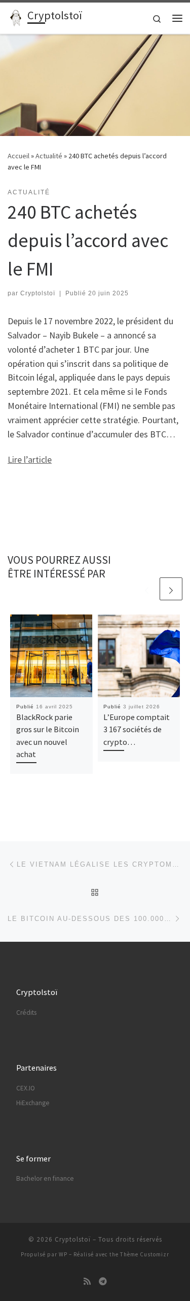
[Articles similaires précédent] (146, 588)
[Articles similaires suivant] (171, 588)
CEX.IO (25, 1088)
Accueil (18, 155)
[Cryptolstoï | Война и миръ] (16, 17)
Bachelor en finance (45, 1178)
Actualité (48, 155)
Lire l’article (30, 459)
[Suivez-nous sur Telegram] (103, 1281)
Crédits (26, 1012)
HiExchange (33, 1103)
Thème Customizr (144, 1254)
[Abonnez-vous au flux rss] (87, 1281)
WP (63, 1254)
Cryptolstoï (37, 293)
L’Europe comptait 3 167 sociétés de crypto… (136, 729)
